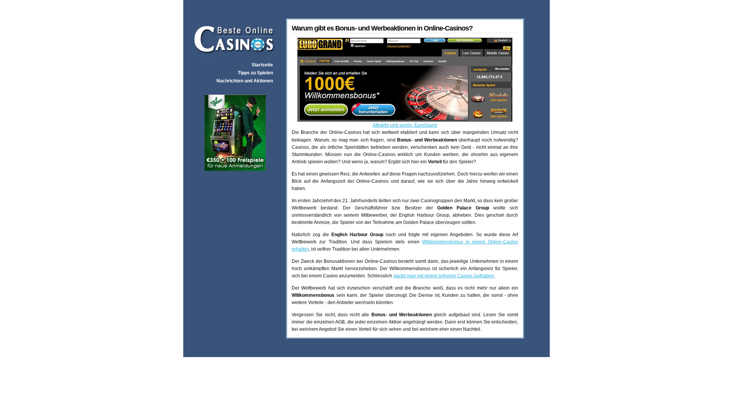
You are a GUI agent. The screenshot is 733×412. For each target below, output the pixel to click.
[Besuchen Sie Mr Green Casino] (235, 169)
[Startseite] (233, 59)
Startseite (262, 65)
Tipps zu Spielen (255, 73)
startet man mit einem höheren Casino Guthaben (443, 275)
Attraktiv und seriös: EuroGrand (405, 125)
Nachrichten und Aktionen (244, 81)
